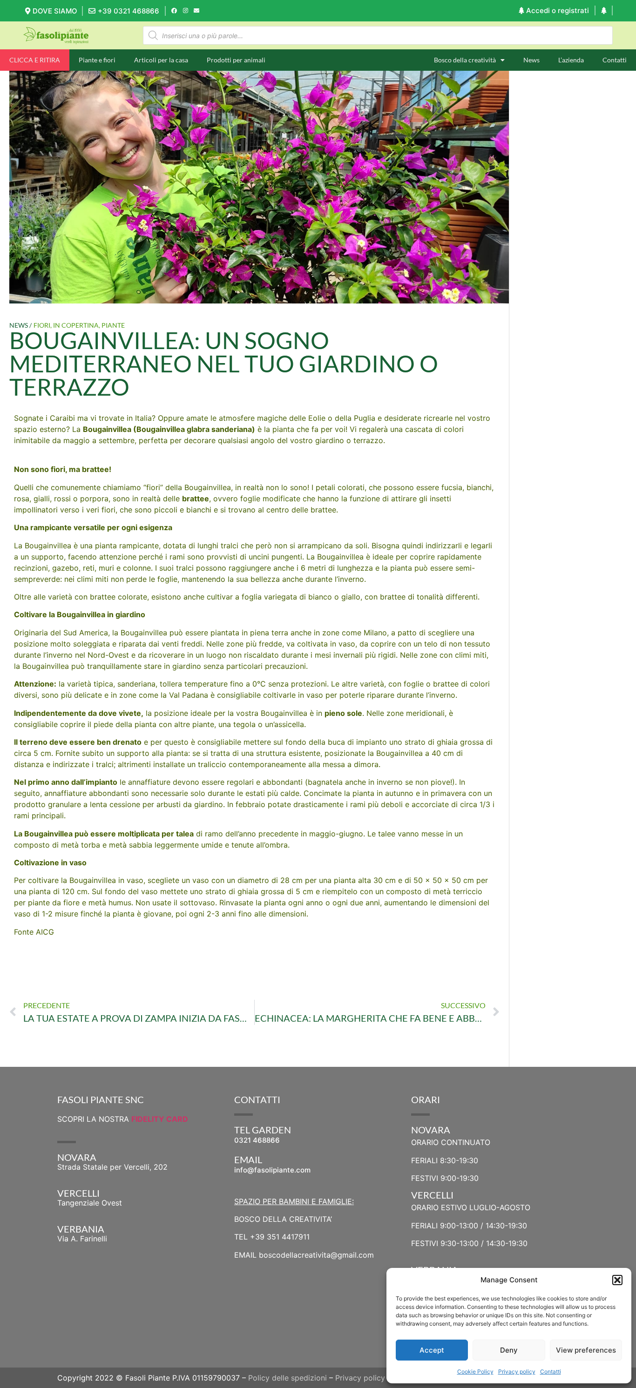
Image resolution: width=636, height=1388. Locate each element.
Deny (509, 1350)
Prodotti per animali (236, 60)
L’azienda (571, 60)
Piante (113, 325)
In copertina (76, 325)
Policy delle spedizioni (287, 1377)
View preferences (586, 1350)
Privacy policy (516, 1371)
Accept (431, 1350)
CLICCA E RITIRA (34, 60)
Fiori (42, 325)
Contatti (550, 1371)
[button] (617, 1280)
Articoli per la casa (161, 60)
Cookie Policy (475, 1371)
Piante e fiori (97, 60)
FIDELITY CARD (159, 1119)
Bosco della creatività (465, 60)
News (531, 60)
